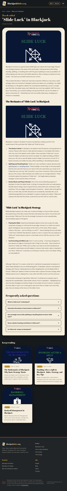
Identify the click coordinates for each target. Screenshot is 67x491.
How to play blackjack (41, 449)
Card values (38, 452)
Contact (37, 471)
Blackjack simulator (7, 463)
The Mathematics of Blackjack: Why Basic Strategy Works (17, 371)
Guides (8, 11)
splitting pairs (13, 166)
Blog (36, 466)
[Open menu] (63, 3)
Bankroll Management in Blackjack (14, 411)
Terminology (38, 454)
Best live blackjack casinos (10, 468)
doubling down (24, 166)
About (37, 468)
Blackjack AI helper (7, 466)
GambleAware (24, 485)
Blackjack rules (39, 447)
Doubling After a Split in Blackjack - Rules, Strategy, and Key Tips (49, 372)
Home (3, 11)
